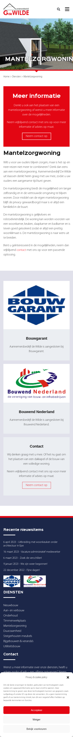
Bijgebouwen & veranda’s (18, 641)
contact (21, 250)
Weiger (36, 719)
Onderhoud (10, 615)
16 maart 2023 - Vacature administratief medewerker (31, 552)
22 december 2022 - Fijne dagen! (21, 570)
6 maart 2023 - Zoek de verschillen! (22, 558)
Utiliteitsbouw (11, 646)
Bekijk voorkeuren (36, 728)
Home (6, 76)
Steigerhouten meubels (17, 636)
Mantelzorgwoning (14, 626)
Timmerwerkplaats (14, 620)
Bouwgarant (36, 338)
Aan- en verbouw (13, 610)
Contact (36, 446)
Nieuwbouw (10, 605)
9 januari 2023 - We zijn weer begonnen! (25, 564)
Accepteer (36, 710)
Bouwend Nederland (36, 412)
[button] (68, 677)
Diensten (16, 76)
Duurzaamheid (12, 631)
